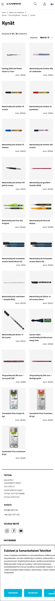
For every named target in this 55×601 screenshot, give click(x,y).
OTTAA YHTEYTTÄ (11, 497)
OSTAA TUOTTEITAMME (14, 494)
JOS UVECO (9, 487)
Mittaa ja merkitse (16, 12)
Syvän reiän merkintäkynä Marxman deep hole (40, 337)
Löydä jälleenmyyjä (13, 490)
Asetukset (13, 593)
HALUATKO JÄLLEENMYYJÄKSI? (12, 481)
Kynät (32, 15)
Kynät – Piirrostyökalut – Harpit (14, 15)
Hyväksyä (33, 593)
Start (4, 12)
